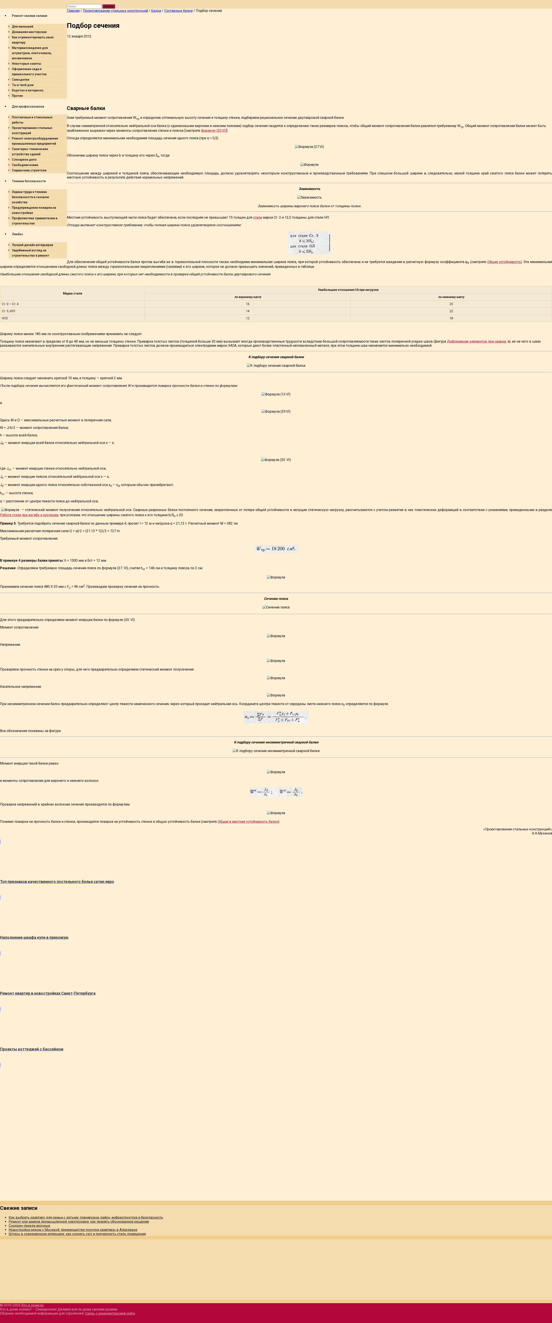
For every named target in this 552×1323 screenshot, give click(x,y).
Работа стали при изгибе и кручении (29, 515)
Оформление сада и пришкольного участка (29, 71)
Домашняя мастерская (29, 32)
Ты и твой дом (23, 85)
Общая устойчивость (504, 262)
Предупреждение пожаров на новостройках (34, 210)
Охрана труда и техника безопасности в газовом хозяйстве (30, 197)
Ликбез (17, 234)
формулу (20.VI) (213, 131)
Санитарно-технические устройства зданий (30, 151)
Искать (108, 6)
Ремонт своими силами (29, 15)
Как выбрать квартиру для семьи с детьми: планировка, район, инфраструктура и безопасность (86, 1217)
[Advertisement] (196, 71)
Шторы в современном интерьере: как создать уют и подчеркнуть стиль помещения (77, 1234)
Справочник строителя (29, 170)
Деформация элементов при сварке (476, 341)
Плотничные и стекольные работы (32, 120)
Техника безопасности (29, 181)
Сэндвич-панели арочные (29, 1226)
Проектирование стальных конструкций (32, 130)
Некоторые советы (26, 63)
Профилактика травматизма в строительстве (34, 220)
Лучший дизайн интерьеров (32, 245)
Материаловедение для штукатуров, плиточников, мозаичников (32, 53)
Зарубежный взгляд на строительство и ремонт (30, 253)
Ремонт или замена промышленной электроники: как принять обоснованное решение (79, 1222)
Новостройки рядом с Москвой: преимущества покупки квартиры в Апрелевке (73, 1230)
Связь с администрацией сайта (110, 1313)
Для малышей (22, 26)
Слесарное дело (24, 159)
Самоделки (20, 79)
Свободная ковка (25, 165)
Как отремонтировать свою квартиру (33, 40)
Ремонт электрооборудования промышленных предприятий (35, 141)
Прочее (17, 95)
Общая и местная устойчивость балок (248, 822)
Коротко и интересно (28, 90)
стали (257, 217)
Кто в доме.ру (32, 1305)
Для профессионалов (28, 106)
